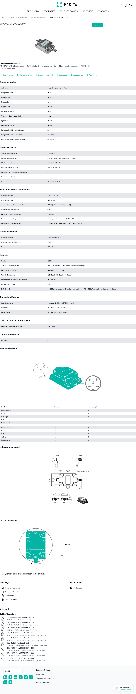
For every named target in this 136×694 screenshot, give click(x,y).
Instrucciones (78, 75)
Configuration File (11, 599)
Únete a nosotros (42, 682)
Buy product (98, 25)
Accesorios (93, 75)
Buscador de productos (38, 17)
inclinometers (22, 17)
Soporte (87, 11)
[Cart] (130, 5)
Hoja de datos (8, 75)
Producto (33, 11)
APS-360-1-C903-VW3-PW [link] (59, 17)
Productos (11, 17)
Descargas (63, 75)
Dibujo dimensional (45, 75)
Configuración (78, 588)
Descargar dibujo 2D (11, 592)
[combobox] (13, 671)
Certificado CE (9, 595)
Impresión (40, 675)
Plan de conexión (25, 75)
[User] (122, 5)
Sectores (49, 11)
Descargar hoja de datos (13, 588)
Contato (102, 11)
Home (2, 17)
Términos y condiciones (45, 679)
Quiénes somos (69, 11)
